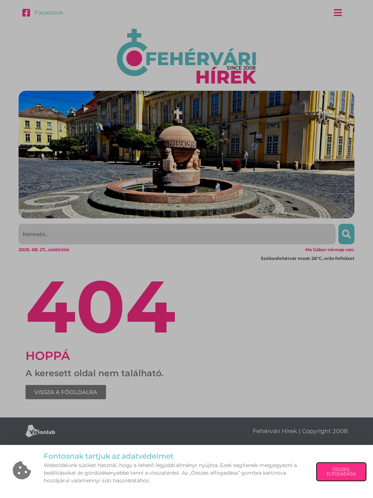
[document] (186, 249)
